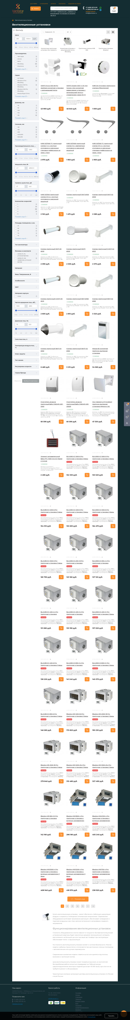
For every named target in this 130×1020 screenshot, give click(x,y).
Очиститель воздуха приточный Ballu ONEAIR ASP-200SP (77, 404)
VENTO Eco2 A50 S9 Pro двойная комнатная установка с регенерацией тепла (52, 88)
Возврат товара (80, 1001)
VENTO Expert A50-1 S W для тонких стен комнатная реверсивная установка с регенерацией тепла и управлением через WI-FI (76, 90)
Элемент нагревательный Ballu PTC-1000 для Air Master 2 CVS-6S (51, 459)
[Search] (52, 8)
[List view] (108, 32)
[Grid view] (113, 32)
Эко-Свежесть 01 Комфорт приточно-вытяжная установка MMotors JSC (102, 404)
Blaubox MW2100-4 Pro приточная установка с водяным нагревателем (101, 818)
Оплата (53, 3)
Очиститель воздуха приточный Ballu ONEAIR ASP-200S (52, 404)
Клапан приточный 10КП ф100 (77, 194)
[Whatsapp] (100, 7)
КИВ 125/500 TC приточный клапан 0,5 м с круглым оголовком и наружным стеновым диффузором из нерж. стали (102, 148)
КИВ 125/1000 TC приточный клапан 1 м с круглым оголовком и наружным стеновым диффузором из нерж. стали (51, 148)
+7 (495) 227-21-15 (91, 7)
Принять (111, 1016)
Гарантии (78, 999)
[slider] (16, 43)
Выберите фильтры (30, 381)
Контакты (62, 3)
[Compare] (62, 64)
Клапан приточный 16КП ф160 (77, 299)
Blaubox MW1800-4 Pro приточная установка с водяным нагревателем (75, 818)
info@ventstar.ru (91, 13)
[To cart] (61, 109)
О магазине (44, 3)
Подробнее (91, 1017)
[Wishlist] (62, 60)
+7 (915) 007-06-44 (92, 9)
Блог (76, 1003)
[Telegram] (100, 10)
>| (93, 906)
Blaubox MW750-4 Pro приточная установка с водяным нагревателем (101, 872)
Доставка (33, 3)
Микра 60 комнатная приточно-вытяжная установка (100, 351)
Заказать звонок (90, 11)
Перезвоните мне (17, 1004)
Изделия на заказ (74, 3)
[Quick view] (62, 57)
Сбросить (17, 381)
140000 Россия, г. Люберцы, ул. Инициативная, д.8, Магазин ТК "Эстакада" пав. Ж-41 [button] (63, 13)
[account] (127, 423)
